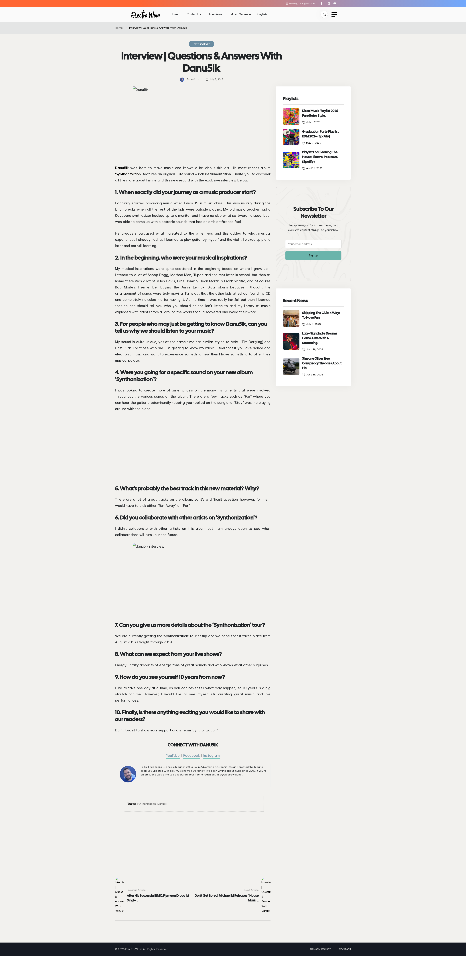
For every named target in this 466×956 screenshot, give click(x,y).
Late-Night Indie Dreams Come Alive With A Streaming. (319, 338)
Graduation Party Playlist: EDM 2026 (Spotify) (320, 133)
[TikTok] (326, 3)
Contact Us (194, 14)
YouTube (173, 755)
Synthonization (146, 803)
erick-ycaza (193, 79)
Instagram (211, 755)
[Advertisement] (192, 844)
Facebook (191, 755)
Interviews (215, 14)
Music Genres (239, 14)
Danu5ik (162, 803)
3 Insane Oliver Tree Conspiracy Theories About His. (321, 363)
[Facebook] (323, 3)
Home (174, 14)
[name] (145, 14)
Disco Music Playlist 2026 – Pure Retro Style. (321, 113)
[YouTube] (335, 3)
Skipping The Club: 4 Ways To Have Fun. (321, 315)
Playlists (261, 14)
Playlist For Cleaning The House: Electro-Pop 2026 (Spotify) (320, 157)
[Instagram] (330, 3)
